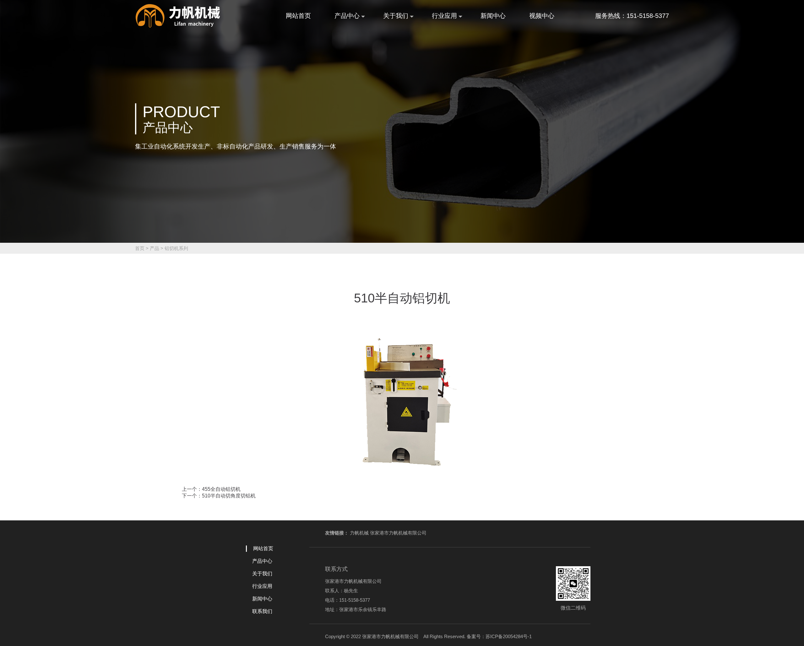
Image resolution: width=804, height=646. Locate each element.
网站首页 (298, 15)
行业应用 (444, 15)
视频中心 (541, 15)
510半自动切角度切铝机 (229, 495)
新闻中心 (493, 15)
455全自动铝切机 (221, 489)
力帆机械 (359, 532)
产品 (154, 248)
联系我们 (262, 611)
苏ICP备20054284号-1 (509, 636)
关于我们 (395, 15)
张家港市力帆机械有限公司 (398, 532)
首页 (139, 248)
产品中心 (347, 15)
